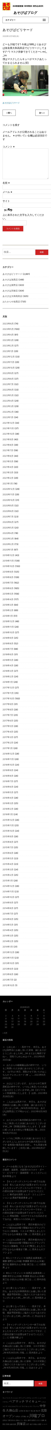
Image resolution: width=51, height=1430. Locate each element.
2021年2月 (8, 478)
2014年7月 (8, 913)
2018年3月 (8, 671)
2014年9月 (8, 902)
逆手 (27, 1424)
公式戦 (21, 1411)
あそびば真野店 (10, 285)
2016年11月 (8, 759)
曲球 (29, 1420)
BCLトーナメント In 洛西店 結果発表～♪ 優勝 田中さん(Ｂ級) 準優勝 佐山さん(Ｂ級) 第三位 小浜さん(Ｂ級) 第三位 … (24, 1276)
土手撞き (24, 1416)
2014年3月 (8, 935)
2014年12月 (8, 886)
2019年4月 (8, 599)
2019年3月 (8, 605)
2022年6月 (8, 389)
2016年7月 (8, 781)
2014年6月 (8, 919)
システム (28, 1398)
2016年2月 (8, 809)
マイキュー (33, 1401)
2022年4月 (8, 400)
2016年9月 (8, 770)
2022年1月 (8, 417)
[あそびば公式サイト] (6, 9)
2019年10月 (8, 566)
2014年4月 (8, 930)
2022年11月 (8, 362)
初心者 (33, 1411)
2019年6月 (8, 588)
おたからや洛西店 (11, 301)
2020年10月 (9, 500)
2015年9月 (8, 836)
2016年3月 (8, 803)
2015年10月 (8, 831)
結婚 (11, 1424)
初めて (28, 1411)
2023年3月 (8, 340)
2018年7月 (8, 649)
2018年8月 (8, 643)
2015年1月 (8, 880)
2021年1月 (8, 483)
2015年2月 (8, 875)
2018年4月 (8, 665)
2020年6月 (8, 522)
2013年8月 (8, 974)
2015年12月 (8, 820)
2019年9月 (8, 571)
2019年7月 (8, 582)
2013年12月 (8, 952)
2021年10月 (8, 434)
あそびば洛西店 (10, 279)
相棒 (42, 1420)
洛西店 (33, 1420)
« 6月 (5, 1033)
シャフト (35, 1398)
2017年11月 (8, 693)
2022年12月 (9, 356)
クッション (14, 1398)
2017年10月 (8, 698)
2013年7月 (8, 979)
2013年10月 (8, 963)
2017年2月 (8, 742)
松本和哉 (7, 1176)
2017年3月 (8, 737)
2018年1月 (8, 682)
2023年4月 (8, 334)
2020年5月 (8, 527)
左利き (5, 1420)
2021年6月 (8, 456)
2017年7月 (8, 715)
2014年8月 (8, 908)
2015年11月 (8, 825)
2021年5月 (8, 461)
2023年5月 (8, 329)
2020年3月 (8, 538)
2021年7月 (8, 450)
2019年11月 (8, 560)
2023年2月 (8, 345)
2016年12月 (8, 753)
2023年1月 (8, 351)
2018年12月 (8, 621)
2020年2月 (8, 544)
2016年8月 (8, 776)
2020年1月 (8, 549)
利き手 (38, 1411)
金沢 (31, 1424)
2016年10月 (8, 764)
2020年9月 (8, 505)
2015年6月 (8, 853)
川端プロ (37, 1415)
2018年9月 (8, 638)
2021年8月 (8, 445)
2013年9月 (8, 969)
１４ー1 (44, 1424)
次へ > (42, 113)
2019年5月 (8, 593)
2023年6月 (8, 323)
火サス (38, 1420)
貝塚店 (21, 1423)
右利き (18, 1416)
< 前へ (9, 113)
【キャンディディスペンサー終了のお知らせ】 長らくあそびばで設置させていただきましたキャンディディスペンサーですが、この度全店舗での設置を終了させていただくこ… (25, 1188)
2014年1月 (8, 946)
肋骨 (14, 1424)
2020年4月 (8, 533)
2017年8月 (8, 709)
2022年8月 (8, 379)
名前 (6, 182)
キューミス (6, 1398)
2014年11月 (8, 891)
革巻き (35, 1424)
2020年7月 (8, 516)
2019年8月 (8, 577)
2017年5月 (8, 726)
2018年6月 (8, 654)
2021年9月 (8, 439)
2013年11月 (8, 957)
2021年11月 (8, 428)
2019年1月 (8, 616)
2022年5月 (8, 395)
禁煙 (7, 1424)
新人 (25, 1420)
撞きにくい (20, 1420)
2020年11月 (8, 494)
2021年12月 (8, 423)
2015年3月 (8, 869)
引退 (9, 1420)
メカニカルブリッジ (14, 1406)
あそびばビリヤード (11, 103)
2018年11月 (8, 627)
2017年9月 (8, 704)
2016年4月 (8, 798)
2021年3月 (8, 472)
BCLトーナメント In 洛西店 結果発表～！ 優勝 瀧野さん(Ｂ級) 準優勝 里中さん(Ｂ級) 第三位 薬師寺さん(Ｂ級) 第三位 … (24, 1261)
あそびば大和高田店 (12, 296)
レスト (30, 1406)
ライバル (25, 1406)
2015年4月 (8, 864)
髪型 (39, 1424)
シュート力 (42, 1398)
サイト (6, 201)
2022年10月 (9, 367)
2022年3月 (8, 406)
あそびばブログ (25, 13)
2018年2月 (8, 676)
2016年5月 (8, 792)
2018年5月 (8, 660)
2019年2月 (8, 610)
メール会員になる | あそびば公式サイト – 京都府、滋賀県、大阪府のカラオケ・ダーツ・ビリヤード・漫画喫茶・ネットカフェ (24, 1169)
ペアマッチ (17, 1401)
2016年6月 (8, 786)
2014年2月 (8, 941)
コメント (9, 146)
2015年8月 (8, 842)
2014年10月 (8, 897)
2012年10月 (8, 985)
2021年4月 (8, 467)
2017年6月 (8, 720)
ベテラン (6, 1402)
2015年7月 (8, 847)
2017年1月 (8, 748)
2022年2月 (8, 412)
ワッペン (36, 1406)
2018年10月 (8, 632)
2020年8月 (8, 511)
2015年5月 (8, 858)
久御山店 (12, 1410)
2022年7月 (8, 384)
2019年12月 (8, 555)
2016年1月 (8, 814)
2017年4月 (8, 731)
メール (7, 192)
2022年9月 (8, 373)
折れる (13, 1420)
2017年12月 (8, 687)
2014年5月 (8, 924)
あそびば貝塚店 (10, 290)
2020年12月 (9, 489)
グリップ (22, 1398)
